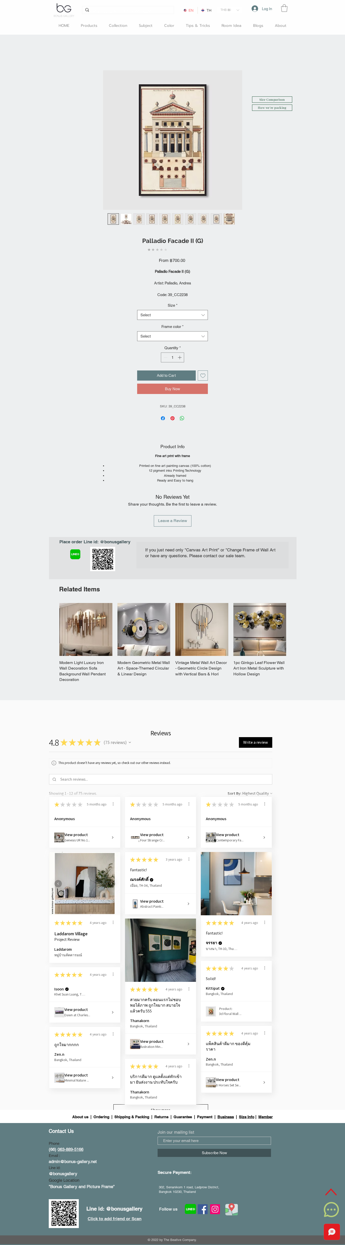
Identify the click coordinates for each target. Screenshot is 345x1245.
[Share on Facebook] (163, 418)
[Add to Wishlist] (203, 375)
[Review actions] (113, 803)
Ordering (101, 1117)
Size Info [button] (246, 1117)
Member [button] (265, 1117)
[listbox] (229, 10)
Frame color (172, 326)
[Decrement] (165, 357)
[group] (173, 643)
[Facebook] (203, 1209)
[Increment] (180, 357)
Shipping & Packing (131, 1117)
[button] (229, 10)
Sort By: (234, 793)
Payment (204, 1117)
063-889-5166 (70, 1149)
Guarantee (183, 1117)
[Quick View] (85, 629)
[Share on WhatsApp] (182, 418)
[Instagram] (215, 1209)
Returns (161, 1117)
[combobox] (172, 315)
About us (80, 1117)
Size (173, 305)
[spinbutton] (172, 357)
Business (225, 1117)
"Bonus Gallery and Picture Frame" (82, 1186)
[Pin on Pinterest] (172, 418)
